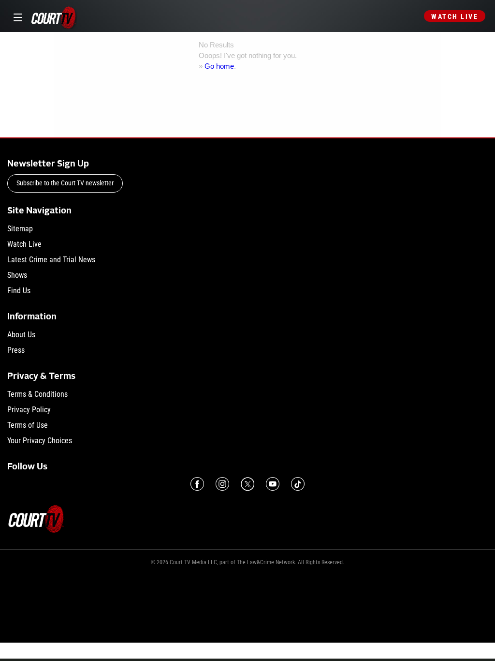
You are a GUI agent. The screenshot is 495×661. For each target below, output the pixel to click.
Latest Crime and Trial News (51, 259)
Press (16, 350)
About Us (21, 334)
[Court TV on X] (247, 484)
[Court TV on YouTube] (272, 484)
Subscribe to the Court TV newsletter (65, 183)
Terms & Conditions (37, 394)
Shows (17, 275)
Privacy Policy (29, 409)
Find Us (18, 290)
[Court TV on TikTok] (298, 484)
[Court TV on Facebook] (197, 484)
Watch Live (454, 16)
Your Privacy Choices (39, 440)
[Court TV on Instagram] (222, 484)
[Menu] (16, 16)
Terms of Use (27, 425)
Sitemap (20, 228)
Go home (219, 66)
